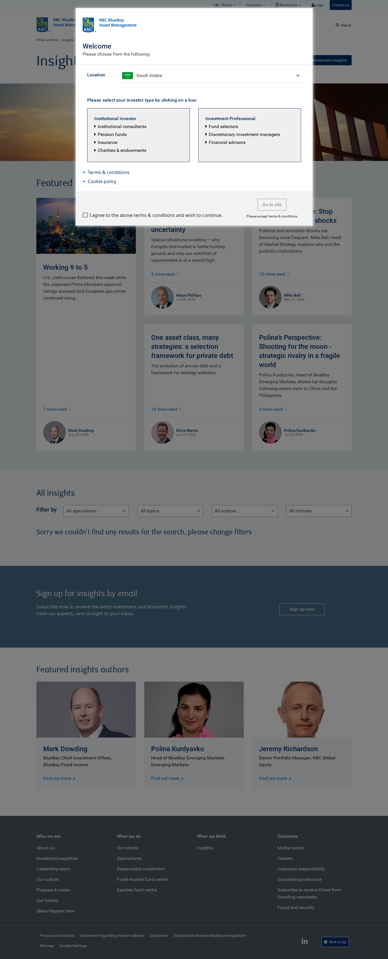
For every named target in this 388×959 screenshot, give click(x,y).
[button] (138, 135)
